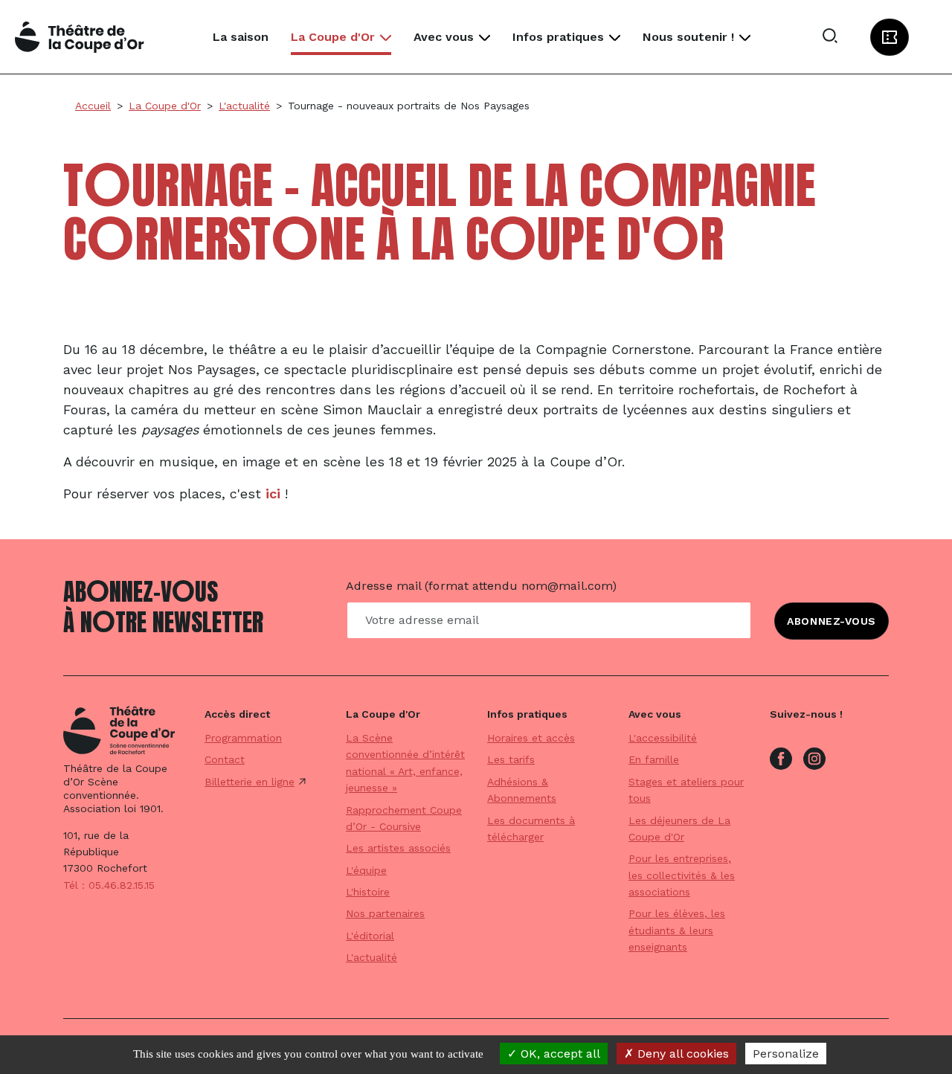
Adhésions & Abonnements (521, 790)
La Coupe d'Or (333, 37)
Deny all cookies (681, 1053)
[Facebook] (781, 757)
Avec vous (444, 37)
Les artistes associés (398, 848)
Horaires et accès (531, 738)
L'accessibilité (662, 738)
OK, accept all (558, 1053)
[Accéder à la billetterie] (889, 37)
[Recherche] (830, 37)
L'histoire (368, 892)
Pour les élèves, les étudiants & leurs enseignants (676, 930)
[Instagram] (814, 757)
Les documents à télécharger (531, 828)
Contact (225, 759)
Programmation (243, 738)
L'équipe (366, 870)
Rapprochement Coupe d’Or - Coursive (404, 818)
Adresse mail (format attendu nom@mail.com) (481, 586)
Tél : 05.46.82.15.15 (109, 885)
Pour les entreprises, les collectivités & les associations (681, 875)
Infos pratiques (558, 37)
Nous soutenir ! (688, 37)
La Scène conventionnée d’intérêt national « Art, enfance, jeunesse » (405, 763)
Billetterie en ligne (250, 782)
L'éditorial (370, 936)
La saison (240, 37)
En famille (653, 759)
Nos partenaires (385, 913)
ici (273, 493)
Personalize (786, 1053)
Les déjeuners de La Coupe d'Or (679, 828)
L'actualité (371, 957)
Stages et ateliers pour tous (686, 790)
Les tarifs (511, 759)
